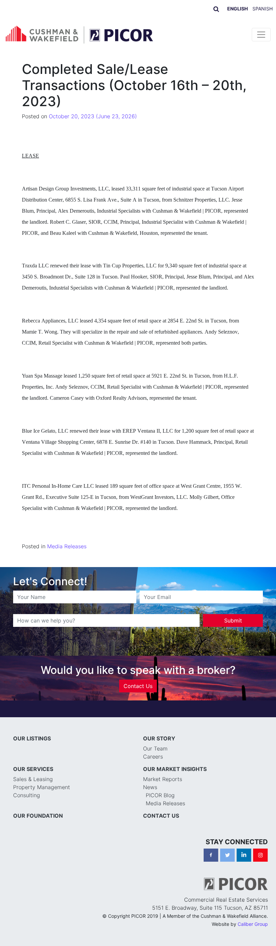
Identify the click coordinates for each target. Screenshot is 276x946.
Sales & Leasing (33, 779)
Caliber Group (253, 924)
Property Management (41, 787)
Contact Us (138, 686)
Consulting (26, 795)
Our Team (155, 748)
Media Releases (67, 546)
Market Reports (162, 779)
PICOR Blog (160, 795)
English (237, 8)
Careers (153, 756)
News (150, 787)
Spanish (262, 8)
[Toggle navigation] (261, 34)
